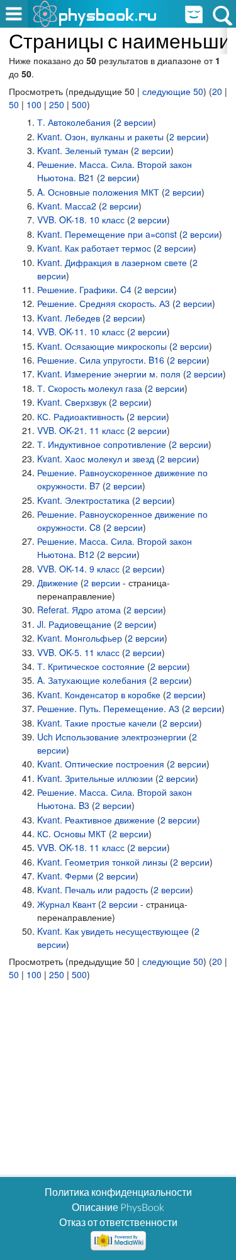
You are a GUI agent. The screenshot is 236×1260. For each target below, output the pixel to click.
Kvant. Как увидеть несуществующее (113, 931)
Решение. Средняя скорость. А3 (103, 303)
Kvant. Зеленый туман (82, 150)
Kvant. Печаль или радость (92, 889)
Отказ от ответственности (118, 1222)
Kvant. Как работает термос (94, 248)
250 (56, 104)
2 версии (134, 122)
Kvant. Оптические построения (100, 763)
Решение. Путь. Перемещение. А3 (108, 708)
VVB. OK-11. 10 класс (81, 331)
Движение (57, 582)
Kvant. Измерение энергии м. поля (109, 373)
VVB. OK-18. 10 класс (81, 219)
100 (34, 104)
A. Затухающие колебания (92, 680)
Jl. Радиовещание (74, 624)
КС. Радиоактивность (80, 416)
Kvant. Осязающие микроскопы (102, 346)
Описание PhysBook (118, 1207)
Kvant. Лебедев (68, 317)
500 (79, 104)
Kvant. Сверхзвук (71, 402)
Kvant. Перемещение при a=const (107, 234)
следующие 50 (172, 91)
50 (14, 104)
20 (217, 91)
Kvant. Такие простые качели (97, 722)
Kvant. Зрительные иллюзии (95, 778)
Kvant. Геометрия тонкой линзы (102, 862)
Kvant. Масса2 (66, 205)
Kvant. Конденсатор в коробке (98, 694)
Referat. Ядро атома (79, 609)
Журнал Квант (66, 904)
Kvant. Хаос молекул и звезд (95, 458)
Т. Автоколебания (74, 122)
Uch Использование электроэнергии (111, 736)
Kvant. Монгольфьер (79, 638)
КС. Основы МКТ (71, 833)
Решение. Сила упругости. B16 (100, 360)
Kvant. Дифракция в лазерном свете (112, 262)
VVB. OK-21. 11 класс (81, 430)
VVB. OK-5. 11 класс (78, 652)
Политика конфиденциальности (118, 1192)
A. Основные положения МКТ (98, 192)
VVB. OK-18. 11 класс (81, 847)
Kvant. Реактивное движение (96, 819)
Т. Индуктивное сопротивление (101, 444)
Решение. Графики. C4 (84, 289)
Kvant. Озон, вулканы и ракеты (100, 136)
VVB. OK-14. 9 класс (78, 568)
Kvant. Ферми (65, 875)
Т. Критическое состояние (91, 666)
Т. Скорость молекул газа (89, 388)
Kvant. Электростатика (83, 500)
